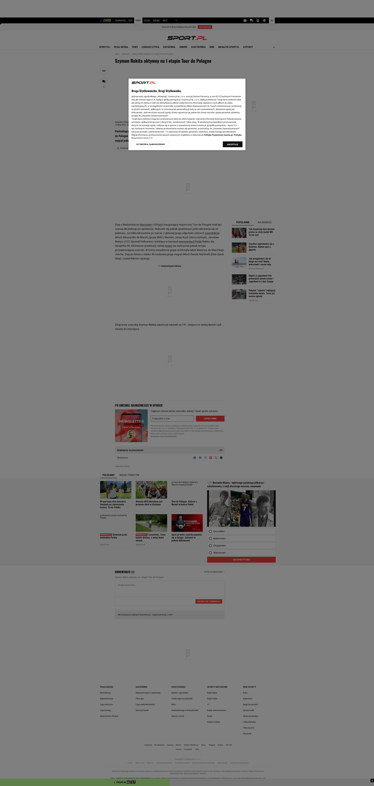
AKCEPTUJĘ (232, 144)
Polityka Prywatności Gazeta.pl (218, 135)
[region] (187, 114)
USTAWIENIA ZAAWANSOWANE (150, 144)
